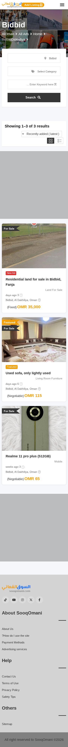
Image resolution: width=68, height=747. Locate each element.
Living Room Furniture (49, 378)
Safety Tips (9, 696)
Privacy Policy (11, 690)
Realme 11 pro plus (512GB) (28, 456)
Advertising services (14, 649)
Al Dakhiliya (21, 300)
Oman (33, 300)
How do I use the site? (15, 635)
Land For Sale (53, 289)
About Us (7, 628)
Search (31, 97)
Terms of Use (10, 683)
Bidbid (9, 300)
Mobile (58, 461)
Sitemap (7, 724)
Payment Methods (13, 642)
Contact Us (9, 676)
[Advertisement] (34, 185)
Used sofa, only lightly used (28, 373)
